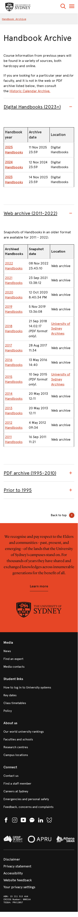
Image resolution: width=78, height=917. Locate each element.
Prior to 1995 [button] (18, 490)
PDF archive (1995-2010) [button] (30, 473)
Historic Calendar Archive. (30, 91)
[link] (38, 651)
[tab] (39, 106)
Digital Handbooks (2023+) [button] (32, 107)
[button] (63, 7)
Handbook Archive (14, 19)
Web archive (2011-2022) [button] (30, 213)
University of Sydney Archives (60, 329)
